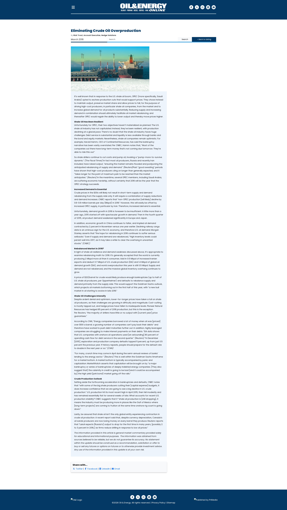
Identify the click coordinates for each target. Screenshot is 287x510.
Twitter (79, 468)
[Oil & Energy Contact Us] (213, 7)
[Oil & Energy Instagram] (202, 7)
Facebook (92, 468)
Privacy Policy (158, 502)
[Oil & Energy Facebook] (191, 7)
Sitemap (171, 502)
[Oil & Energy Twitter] (197, 7)
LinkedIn (106, 468)
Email (117, 468)
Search (185, 39)
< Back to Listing (204, 39)
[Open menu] (73, 7)
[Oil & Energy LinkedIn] (208, 7)
